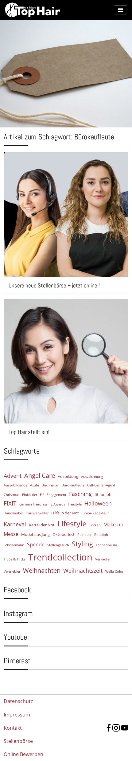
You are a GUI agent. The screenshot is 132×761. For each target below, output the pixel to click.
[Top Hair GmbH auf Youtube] (124, 728)
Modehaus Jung (35, 534)
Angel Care (39, 475)
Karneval (15, 524)
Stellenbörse (18, 741)
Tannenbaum (106, 545)
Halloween (98, 503)
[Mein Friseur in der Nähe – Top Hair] (59, 9)
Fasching (80, 494)
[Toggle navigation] (120, 9)
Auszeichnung (92, 476)
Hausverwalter (37, 513)
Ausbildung (68, 476)
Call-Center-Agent (101, 485)
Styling (82, 543)
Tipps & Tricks (14, 559)
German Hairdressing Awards (42, 504)
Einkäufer (29, 495)
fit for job (103, 494)
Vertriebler (12, 571)
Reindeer (84, 535)
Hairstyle (75, 504)
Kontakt (13, 727)
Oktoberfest (63, 534)
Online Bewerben (23, 754)
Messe (11, 534)
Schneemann (14, 545)
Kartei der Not (42, 525)
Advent (12, 475)
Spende (36, 544)
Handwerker (13, 513)
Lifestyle (72, 523)
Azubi (34, 485)
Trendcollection (60, 557)
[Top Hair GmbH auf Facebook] (108, 728)
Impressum (17, 714)
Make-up (113, 524)
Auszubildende (15, 485)
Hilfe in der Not (65, 513)
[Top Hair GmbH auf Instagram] (116, 728)
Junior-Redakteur (95, 513)
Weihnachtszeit (83, 570)
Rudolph (101, 535)
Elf (42, 495)
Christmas (11, 495)
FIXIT (10, 503)
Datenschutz (18, 701)
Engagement (56, 495)
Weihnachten (41, 570)
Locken (95, 525)
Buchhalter (50, 485)
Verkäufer (103, 559)
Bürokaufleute (73, 485)
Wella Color (114, 571)
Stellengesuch (58, 545)
